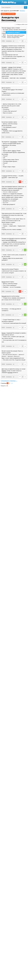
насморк (10, 67)
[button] (13, 40)
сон (15, 308)
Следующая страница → (9, 381)
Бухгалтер (4, 129)
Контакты (22, 10)
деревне (5, 45)
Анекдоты (3, 13)
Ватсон (5, 258)
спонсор (5, 175)
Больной (4, 296)
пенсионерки (13, 141)
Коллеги (20, 188)
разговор (10, 372)
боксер (9, 27)
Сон (3, 177)
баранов (4, 370)
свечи (12, 89)
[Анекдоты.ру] (8, 2)
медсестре (13, 240)
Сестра (5, 242)
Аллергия (4, 67)
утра (16, 131)
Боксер (3, 281)
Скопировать (9, 41)
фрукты (14, 150)
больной (11, 238)
